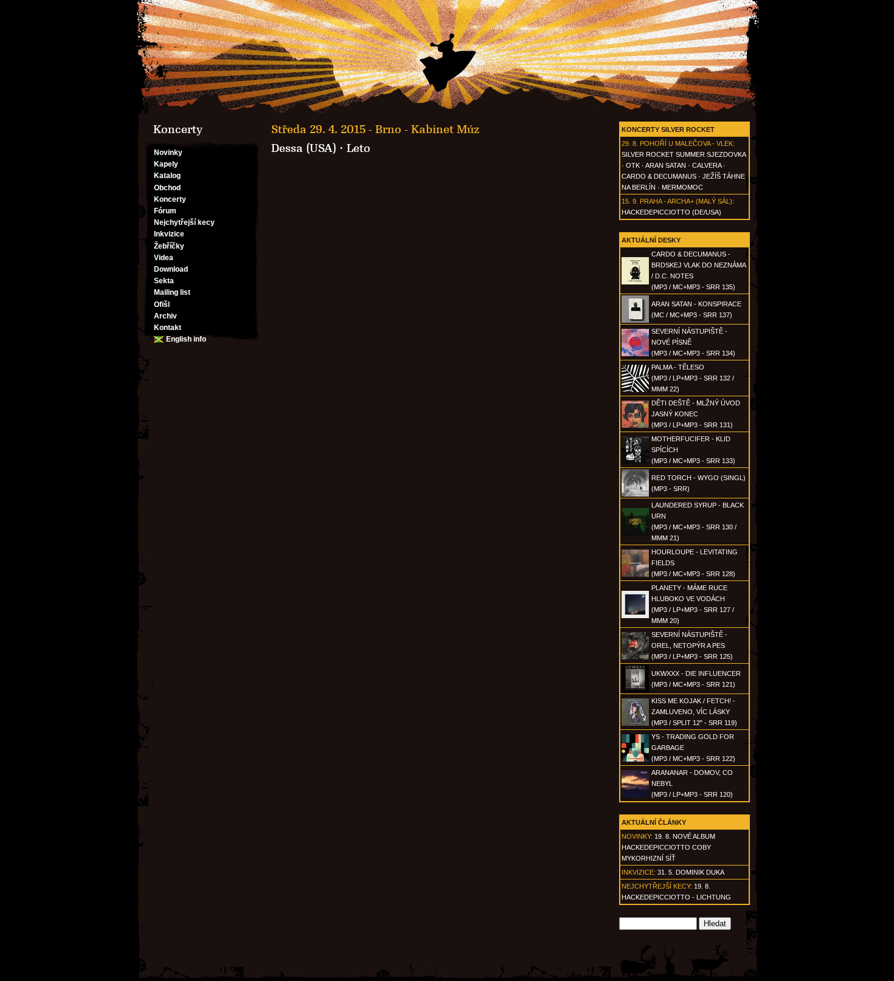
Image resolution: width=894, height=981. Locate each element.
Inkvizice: (639, 872)
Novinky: (637, 836)
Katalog (167, 175)
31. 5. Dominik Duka (690, 872)
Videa (163, 257)
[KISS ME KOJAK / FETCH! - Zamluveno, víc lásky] (635, 723)
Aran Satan (665, 165)
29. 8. (630, 143)
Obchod (167, 188)
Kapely (166, 164)
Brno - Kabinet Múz (427, 129)
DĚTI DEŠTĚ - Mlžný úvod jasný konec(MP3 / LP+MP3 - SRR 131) (695, 414)
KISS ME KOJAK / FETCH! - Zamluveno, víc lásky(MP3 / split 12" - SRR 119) (694, 711)
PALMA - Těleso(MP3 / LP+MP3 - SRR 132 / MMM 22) (692, 378)
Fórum (165, 211)
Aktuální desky (651, 240)
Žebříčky (169, 246)
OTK (633, 165)
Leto (358, 148)
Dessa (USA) (303, 148)
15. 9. (630, 201)
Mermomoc (682, 187)
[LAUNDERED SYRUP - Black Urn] (635, 533)
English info (186, 339)
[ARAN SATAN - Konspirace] (635, 320)
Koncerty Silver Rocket (668, 129)
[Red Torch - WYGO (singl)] (635, 494)
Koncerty (170, 199)
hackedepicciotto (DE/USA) (671, 212)
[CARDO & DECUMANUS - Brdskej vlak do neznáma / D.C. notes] (635, 282)
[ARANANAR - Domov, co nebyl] (635, 795)
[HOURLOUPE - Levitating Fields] (635, 574)
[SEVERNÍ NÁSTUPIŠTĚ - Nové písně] (635, 353)
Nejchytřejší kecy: (657, 886)
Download (171, 269)
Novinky (168, 152)
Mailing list (172, 292)
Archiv (165, 316)
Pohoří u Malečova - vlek (686, 143)
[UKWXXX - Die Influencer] (635, 690)
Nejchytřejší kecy (184, 222)
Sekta (164, 281)
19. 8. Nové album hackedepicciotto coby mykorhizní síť (668, 847)
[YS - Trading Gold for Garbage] (635, 759)
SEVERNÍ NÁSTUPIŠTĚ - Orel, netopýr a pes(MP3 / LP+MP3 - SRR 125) (692, 645)
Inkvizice (169, 234)
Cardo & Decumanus (659, 176)
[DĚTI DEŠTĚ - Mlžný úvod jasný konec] (635, 425)
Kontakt (167, 327)
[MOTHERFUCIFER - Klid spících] (635, 461)
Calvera (706, 165)
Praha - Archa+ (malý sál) (686, 201)
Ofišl (162, 304)
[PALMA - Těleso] (635, 389)
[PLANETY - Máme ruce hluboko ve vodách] (635, 615)
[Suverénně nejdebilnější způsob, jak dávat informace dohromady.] (447, 57)
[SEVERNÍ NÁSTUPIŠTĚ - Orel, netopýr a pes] (635, 657)
